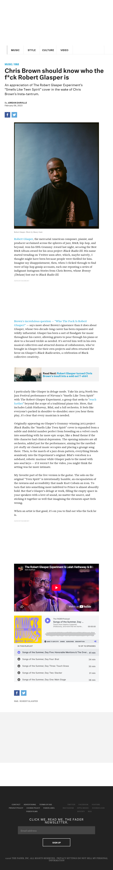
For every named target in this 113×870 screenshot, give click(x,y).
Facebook (83, 804)
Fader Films (32, 811)
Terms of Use (45, 804)
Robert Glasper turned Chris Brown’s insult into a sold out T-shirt (67, 374)
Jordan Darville (17, 102)
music (8, 64)
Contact (16, 804)
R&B (16, 64)
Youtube (96, 804)
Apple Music (83, 807)
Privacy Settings (67, 858)
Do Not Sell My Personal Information (78, 859)
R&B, (16, 701)
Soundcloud (98, 807)
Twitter (71, 804)
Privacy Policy (16, 807)
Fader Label (49, 807)
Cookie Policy (33, 807)
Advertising (30, 804)
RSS (90, 811)
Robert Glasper (23, 239)
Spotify (81, 811)
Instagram (68, 807)
